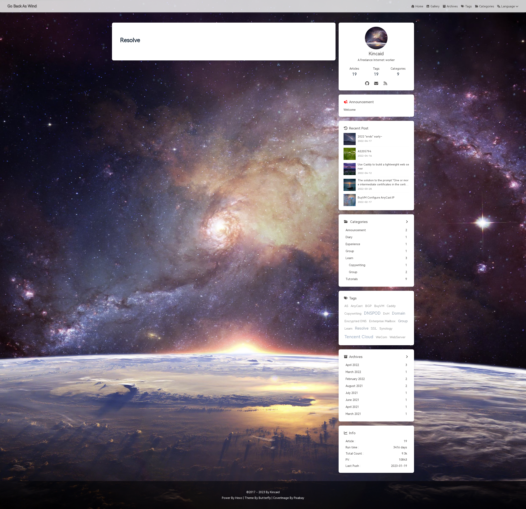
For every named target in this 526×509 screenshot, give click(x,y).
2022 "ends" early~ (370, 136)
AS (346, 306)
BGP (368, 306)
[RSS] (385, 83)
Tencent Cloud (358, 336)
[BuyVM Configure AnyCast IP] (350, 200)
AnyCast (357, 306)
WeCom (381, 337)
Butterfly (265, 498)
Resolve (361, 328)
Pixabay (299, 498)
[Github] (367, 83)
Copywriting (352, 313)
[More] (407, 221)
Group (403, 321)
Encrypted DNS (355, 321)
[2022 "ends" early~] (350, 139)
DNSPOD (372, 313)
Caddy (391, 306)
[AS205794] (350, 154)
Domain (398, 313)
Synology (386, 328)
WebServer (397, 337)
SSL (374, 328)
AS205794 (364, 151)
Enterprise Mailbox (382, 321)
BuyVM (379, 306)
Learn (348, 328)
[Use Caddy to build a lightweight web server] (350, 169)
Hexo (238, 498)
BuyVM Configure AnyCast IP (376, 197)
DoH (386, 313)
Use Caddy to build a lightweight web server (383, 166)
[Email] (376, 83)
